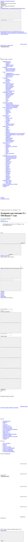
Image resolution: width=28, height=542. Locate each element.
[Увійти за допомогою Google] (11, 328)
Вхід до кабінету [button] (6, 443)
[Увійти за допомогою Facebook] (11, 317)
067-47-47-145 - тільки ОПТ (7, 45)
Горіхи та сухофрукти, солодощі (10, 184)
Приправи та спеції (7, 92)
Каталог (2, 31)
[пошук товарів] (11, 14)
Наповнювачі (6, 185)
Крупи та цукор (6, 82)
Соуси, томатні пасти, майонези (10, 107)
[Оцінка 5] (11, 384)
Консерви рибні (6, 115)
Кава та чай (5, 126)
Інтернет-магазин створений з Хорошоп (9, 407)
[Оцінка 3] (11, 363)
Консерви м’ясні (6, 61)
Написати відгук (4, 221)
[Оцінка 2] (11, 352)
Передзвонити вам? (5, 46)
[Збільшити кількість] (11, 286)
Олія (4, 72)
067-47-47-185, (23, 44)
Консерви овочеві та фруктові (9, 155)
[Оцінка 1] (11, 342)
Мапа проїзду (4, 530)
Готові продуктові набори (9, 448)
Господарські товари (7, 102)
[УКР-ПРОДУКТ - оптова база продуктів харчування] (6, 395)
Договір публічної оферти (9, 451)
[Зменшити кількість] (11, 274)
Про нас (6, 31)
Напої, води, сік (6, 142)
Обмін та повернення (8, 32)
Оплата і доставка (12, 31)
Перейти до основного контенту (8, 1)
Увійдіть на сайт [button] (4, 255)
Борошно (5, 67)
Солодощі (5, 77)
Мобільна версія (23, 406)
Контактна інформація (18, 32)
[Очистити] (11, 26)
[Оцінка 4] (11, 373)
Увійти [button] (2, 268)
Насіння (5, 186)
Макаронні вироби (7, 180)
